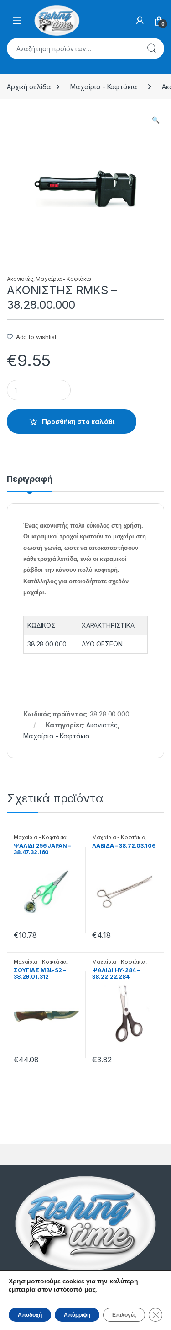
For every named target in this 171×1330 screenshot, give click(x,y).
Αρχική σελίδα (29, 87)
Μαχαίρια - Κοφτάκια (103, 87)
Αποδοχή (30, 1315)
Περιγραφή (29, 479)
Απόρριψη (77, 1315)
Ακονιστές (20, 278)
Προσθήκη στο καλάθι (78, 421)
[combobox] (73, 48)
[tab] (29, 483)
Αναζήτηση (151, 48)
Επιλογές (124, 1315)
